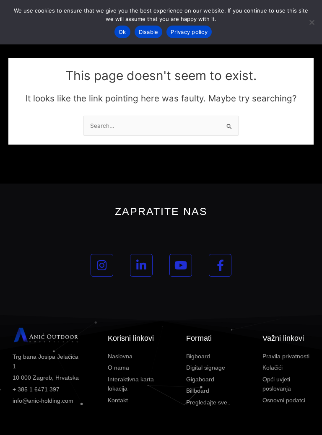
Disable (148, 31)
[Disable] (311, 22)
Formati (199, 338)
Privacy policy (189, 31)
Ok (122, 31)
